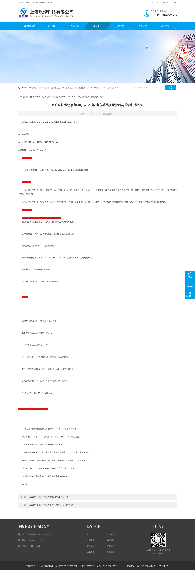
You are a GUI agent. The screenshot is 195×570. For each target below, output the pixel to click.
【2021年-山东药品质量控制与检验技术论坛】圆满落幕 (51, 505)
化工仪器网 (151, 566)
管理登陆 (130, 566)
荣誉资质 (110, 546)
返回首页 (155, 2)
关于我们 (52, 26)
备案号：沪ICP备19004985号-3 (110, 566)
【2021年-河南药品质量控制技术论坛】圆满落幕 (48, 497)
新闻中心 (97, 26)
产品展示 (90, 540)
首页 (32, 96)
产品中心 (75, 26)
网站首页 (31, 26)
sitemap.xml (164, 566)
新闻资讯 (110, 540)
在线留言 (164, 2)
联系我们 (173, 2)
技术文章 (120, 26)
